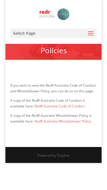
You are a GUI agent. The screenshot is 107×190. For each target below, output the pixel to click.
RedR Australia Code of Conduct (60, 106)
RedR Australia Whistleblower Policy (63, 121)
